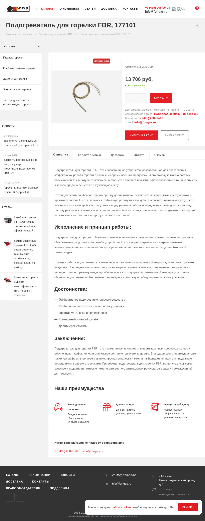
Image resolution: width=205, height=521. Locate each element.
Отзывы (159, 155)
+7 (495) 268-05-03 (157, 7)
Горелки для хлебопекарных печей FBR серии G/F (21, 190)
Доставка (117, 155)
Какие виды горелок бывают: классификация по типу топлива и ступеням (26, 286)
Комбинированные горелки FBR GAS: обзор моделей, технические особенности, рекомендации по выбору (25, 254)
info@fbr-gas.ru (156, 11)
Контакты (40, 481)
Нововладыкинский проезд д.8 (176, 113)
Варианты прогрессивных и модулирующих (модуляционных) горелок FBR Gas (20, 166)
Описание (60, 154)
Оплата (139, 155)
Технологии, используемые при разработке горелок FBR (21, 143)
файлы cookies (121, 507)
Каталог (13, 475)
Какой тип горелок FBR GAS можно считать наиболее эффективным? (25, 224)
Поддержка (59, 488)
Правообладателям (23, 488)
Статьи (7, 207)
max (10, 497)
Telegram (20, 497)
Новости (8, 126)
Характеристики (89, 155)
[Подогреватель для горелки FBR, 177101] (86, 96)
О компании (39, 475)
